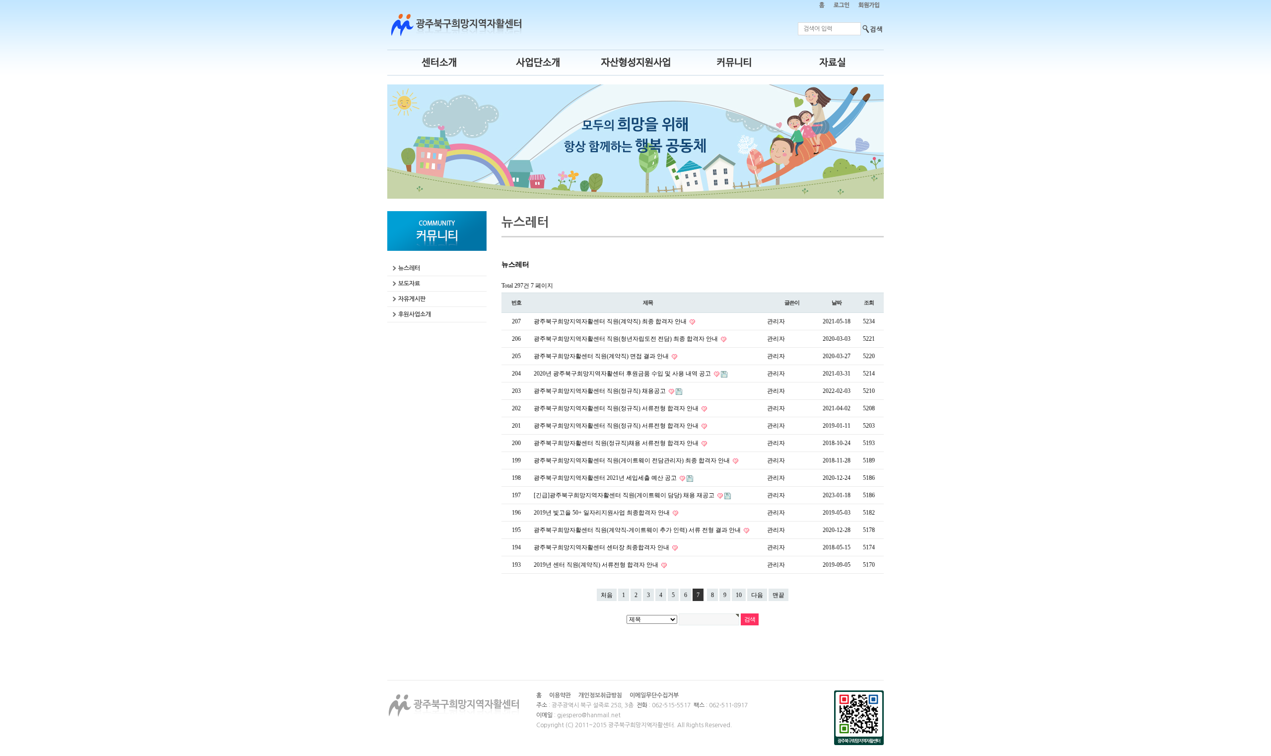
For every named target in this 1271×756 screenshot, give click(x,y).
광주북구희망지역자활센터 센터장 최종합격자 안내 (602, 547)
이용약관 (560, 695)
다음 (757, 595)
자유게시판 (411, 299)
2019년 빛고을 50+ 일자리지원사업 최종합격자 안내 (602, 512)
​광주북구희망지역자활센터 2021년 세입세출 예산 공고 (606, 477)
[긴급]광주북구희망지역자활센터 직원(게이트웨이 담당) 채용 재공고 (625, 495)
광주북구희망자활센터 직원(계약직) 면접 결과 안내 (602, 356)
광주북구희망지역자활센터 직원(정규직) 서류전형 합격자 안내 (617, 408)
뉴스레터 (409, 268)
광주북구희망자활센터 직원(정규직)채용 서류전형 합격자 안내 (617, 443)
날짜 (837, 302)
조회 (869, 302)
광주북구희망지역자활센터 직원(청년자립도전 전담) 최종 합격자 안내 (626, 338)
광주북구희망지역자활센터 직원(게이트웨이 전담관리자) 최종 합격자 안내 (632, 460)
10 (739, 595)
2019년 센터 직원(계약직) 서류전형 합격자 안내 (597, 564)
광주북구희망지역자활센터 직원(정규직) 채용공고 (600, 390)
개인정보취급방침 (600, 695)
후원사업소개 (414, 314)
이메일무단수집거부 (654, 695)
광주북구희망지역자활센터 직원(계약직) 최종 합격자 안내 (611, 321)
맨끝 (778, 595)
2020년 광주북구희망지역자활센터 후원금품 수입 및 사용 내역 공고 (623, 373)
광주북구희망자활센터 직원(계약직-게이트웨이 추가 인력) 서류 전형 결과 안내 (638, 530)
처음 (607, 595)
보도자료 (409, 284)
